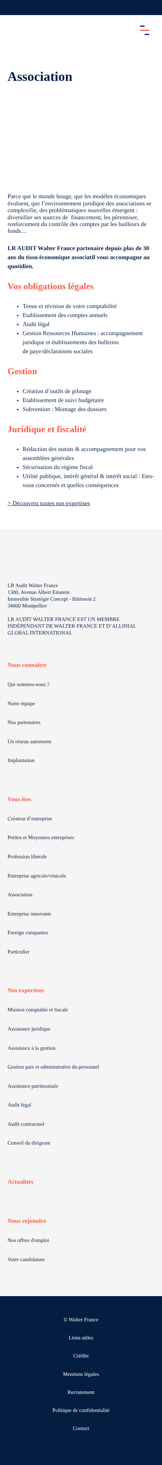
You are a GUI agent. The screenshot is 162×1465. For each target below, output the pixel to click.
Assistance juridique (29, 1029)
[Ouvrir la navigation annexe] (12, 7)
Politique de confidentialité (81, 1410)
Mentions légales (81, 1374)
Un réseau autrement (29, 742)
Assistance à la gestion (31, 1048)
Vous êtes (19, 799)
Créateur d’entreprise (30, 819)
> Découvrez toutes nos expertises (49, 503)
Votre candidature (26, 1260)
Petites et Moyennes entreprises (41, 838)
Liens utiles (81, 1338)
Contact (81, 1429)
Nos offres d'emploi (28, 1240)
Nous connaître (27, 665)
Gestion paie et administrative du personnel (53, 1067)
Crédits (81, 1356)
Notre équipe (21, 704)
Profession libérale (27, 857)
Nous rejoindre (27, 1221)
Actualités (20, 1182)
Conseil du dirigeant (29, 1143)
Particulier (18, 952)
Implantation (21, 761)
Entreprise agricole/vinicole (37, 876)
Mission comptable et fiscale (38, 1010)
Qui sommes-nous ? (28, 685)
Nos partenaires (24, 723)
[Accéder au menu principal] (144, 30)
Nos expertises (26, 990)
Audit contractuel (26, 1124)
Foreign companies (28, 933)
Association (20, 895)
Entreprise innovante (29, 914)
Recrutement (81, 1392)
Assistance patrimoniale (33, 1086)
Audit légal (19, 1105)
